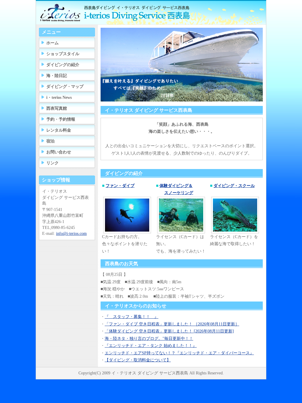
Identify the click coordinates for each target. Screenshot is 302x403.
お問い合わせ (58, 152)
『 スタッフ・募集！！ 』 (131, 316)
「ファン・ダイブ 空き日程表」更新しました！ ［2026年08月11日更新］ (172, 324)
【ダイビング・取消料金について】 (138, 360)
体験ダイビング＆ (176, 186)
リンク (52, 163)
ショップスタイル (62, 54)
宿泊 (50, 141)
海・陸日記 (56, 75)
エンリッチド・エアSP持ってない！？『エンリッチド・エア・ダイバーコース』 (179, 353)
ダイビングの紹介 (62, 65)
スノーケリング (178, 193)
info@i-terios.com (71, 233)
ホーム (52, 43)
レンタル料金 (58, 130)
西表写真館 (56, 108)
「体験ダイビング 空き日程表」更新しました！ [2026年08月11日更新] (169, 331)
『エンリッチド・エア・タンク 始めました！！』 (151, 345)
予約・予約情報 (60, 119)
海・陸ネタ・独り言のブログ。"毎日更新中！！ (149, 338)
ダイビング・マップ (64, 86)
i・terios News (59, 97)
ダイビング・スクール (234, 186)
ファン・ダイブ (120, 186)
